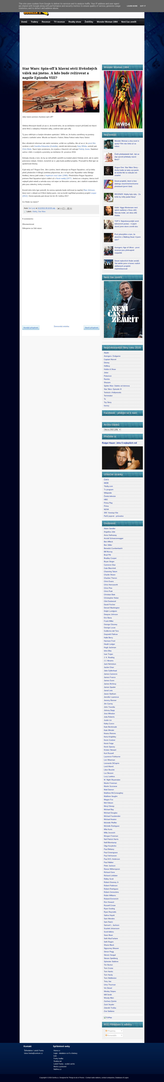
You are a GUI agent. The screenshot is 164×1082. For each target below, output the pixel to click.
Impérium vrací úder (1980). (56, 175)
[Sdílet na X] (66, 208)
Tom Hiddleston (110, 978)
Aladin (106, 353)
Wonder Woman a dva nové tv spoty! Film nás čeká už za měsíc (127, 143)
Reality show (75, 22)
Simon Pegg (109, 952)
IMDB (106, 483)
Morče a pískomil (60, 1067)
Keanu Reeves (110, 733)
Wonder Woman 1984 (107, 22)
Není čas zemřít (128, 22)
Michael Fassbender (112, 816)
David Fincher (109, 605)
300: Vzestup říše (111, 513)
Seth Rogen (109, 942)
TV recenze (59, 22)
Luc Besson (108, 773)
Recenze (46, 22)
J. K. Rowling (109, 657)
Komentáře (111, 1035)
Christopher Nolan (111, 598)
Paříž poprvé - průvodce (114, 516)
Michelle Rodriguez (111, 826)
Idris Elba (107, 651)
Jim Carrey (108, 704)
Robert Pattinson (110, 886)
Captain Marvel (110, 359)
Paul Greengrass (111, 852)
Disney (106, 363)
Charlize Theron (110, 578)
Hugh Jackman (110, 647)
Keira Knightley (110, 737)
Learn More (132, 6)
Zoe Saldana (109, 1011)
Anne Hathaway (110, 535)
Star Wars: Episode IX (113, 389)
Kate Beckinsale (110, 727)
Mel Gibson (108, 803)
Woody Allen (109, 998)
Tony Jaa (107, 981)
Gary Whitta (82, 146)
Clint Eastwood (110, 601)
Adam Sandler (109, 528)
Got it (143, 6)
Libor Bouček (109, 770)
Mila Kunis (108, 829)
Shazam (107, 382)
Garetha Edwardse (41, 146)
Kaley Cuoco (109, 723)
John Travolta (109, 707)
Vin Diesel (108, 988)
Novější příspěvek (31, 328)
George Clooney (110, 624)
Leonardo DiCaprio (111, 763)
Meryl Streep (109, 806)
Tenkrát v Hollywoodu (112, 392)
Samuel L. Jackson (111, 925)
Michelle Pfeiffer (110, 823)
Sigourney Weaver (111, 948)
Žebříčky (89, 22)
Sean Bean (108, 935)
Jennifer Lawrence (111, 697)
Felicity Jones (84, 149)
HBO (106, 499)
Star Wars (42, 211)
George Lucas (109, 628)
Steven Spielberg (111, 958)
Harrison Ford (109, 641)
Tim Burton (108, 965)
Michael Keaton (110, 819)
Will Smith (108, 995)
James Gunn (109, 680)
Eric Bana (108, 618)
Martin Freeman (110, 783)
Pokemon (108, 376)
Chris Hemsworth (111, 585)
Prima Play (108, 503)
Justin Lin (108, 720)
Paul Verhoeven (110, 856)
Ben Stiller (108, 545)
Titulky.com (108, 486)
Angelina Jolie (109, 532)
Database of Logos (122, 1078)
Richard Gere (109, 872)
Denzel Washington (112, 608)
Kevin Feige (109, 743)
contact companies (108, 1078)
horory (106, 406)
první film (92, 143)
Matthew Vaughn (110, 796)
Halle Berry (108, 638)
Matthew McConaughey (113, 793)
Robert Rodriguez (111, 889)
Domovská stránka (61, 326)
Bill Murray (108, 552)
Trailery (34, 22)
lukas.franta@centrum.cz (33, 1053)
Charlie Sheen (109, 575)
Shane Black (109, 945)
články (34, 211)
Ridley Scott (109, 879)
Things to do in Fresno (76, 1078)
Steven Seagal (110, 955)
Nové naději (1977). (64, 178)
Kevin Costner (109, 740)
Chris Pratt (108, 591)
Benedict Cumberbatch (113, 548)
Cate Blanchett (110, 568)
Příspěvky (111, 1031)
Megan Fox (108, 800)
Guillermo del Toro (111, 631)
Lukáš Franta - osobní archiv (64, 1064)
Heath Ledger (109, 644)
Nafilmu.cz (57, 1069)
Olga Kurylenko (110, 846)
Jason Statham (110, 694)
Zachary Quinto (110, 1001)
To (105, 399)
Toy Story (107, 402)
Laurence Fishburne (112, 757)
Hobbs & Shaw (110, 369)
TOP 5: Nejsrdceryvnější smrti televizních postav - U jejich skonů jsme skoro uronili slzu (127, 223)
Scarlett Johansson (111, 928)
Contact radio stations (93, 1078)
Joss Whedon (109, 713)
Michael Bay (109, 809)
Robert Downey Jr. (111, 882)
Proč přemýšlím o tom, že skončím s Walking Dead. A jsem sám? (128, 237)
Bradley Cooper (110, 558)
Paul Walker (109, 862)
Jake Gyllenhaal (110, 671)
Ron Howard (109, 902)
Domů (24, 22)
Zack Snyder (109, 1004)
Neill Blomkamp (110, 842)
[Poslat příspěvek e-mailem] (58, 208)
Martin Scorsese (110, 786)
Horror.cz (57, 1051)
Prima (106, 506)
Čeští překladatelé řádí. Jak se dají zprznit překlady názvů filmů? (127, 156)
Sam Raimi (108, 922)
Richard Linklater (111, 876)
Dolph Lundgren (110, 611)
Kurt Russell (109, 753)
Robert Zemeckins (111, 892)
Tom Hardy (108, 975)
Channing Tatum (110, 571)
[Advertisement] (82, 44)
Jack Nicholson (110, 664)
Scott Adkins (109, 932)
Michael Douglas (110, 813)
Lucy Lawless (109, 776)
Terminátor (108, 396)
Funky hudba (58, 1058)
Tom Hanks (108, 971)
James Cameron (110, 674)
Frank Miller (109, 621)
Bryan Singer (109, 561)
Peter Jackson (109, 866)
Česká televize (110, 496)
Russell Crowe (110, 905)
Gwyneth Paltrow (111, 634)
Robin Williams (110, 895)
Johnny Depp (109, 710)
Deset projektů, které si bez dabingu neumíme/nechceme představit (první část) (126, 183)
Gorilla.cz (55, 1078)
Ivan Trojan (108, 654)
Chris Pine (108, 588)
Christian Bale (109, 595)
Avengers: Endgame (112, 356)
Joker (106, 373)
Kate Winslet (109, 730)
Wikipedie (108, 493)
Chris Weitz (27, 149)
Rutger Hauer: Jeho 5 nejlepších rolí (119, 443)
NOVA (106, 509)
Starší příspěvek (91, 328)
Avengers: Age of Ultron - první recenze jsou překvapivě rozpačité (127, 250)
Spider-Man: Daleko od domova (117, 386)
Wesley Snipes (110, 991)
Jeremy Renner (110, 700)
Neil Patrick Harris (111, 839)
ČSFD (106, 480)
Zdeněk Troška (110, 1008)
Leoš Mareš (109, 766)
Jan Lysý (32, 208)
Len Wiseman (109, 760)
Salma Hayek (109, 915)
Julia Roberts (109, 717)
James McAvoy (110, 684)
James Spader (110, 687)
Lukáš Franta (38, 1051)
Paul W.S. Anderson (112, 859)
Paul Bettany (109, 849)
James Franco (110, 677)
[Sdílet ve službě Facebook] (68, 208)
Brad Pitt (107, 555)
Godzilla (54, 146)
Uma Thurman (110, 985)
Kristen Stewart (110, 750)
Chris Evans (109, 581)
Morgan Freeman (111, 836)
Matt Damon (109, 790)
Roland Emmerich (111, 899)
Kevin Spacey (109, 747)
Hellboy (107, 366)
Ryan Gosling (109, 909)
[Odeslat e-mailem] (61, 208)
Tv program (108, 489)
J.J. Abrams (108, 661)
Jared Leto (108, 690)
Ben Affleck (108, 542)
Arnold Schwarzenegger (113, 538)
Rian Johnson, (89, 190)
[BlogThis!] (63, 208)
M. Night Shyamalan (112, 780)
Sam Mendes (109, 919)
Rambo (107, 379)
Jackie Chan (109, 667)
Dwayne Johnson (111, 614)
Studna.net (58, 1061)
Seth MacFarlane (111, 938)
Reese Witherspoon (112, 869)
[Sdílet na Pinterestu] (71, 208)
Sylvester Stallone (111, 961)
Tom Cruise (108, 968)
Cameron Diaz (110, 565)
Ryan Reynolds (110, 912)
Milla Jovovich (109, 833)
